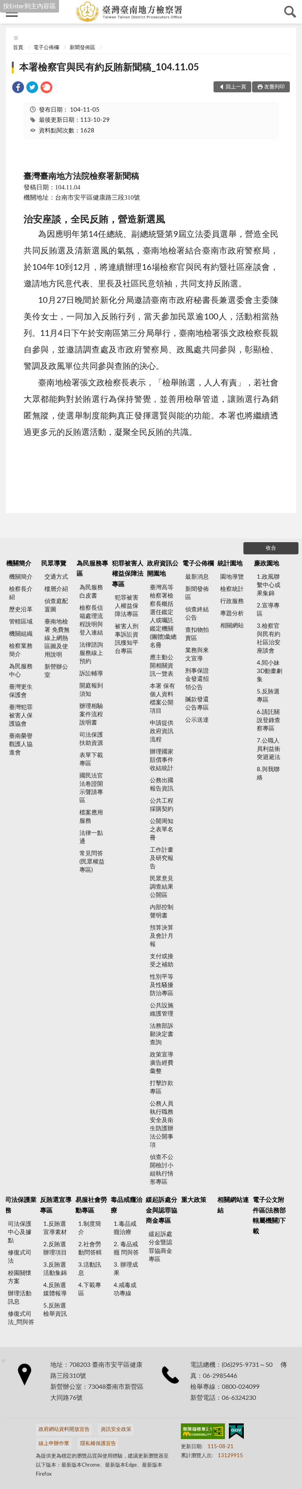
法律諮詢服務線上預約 (91, 653)
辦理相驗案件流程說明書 (91, 714)
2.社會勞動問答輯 (90, 1248)
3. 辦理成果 (126, 1269)
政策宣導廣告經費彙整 (161, 1063)
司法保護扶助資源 (91, 739)
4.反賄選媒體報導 (55, 1289)
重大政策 (193, 1200)
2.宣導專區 (268, 610)
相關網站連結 (233, 1205)
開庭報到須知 (91, 690)
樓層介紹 (56, 589)
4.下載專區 (89, 1289)
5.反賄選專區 (268, 696)
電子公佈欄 (46, 47)
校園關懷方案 (19, 1277)
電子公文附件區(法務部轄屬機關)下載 (269, 1215)
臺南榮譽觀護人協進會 (21, 744)
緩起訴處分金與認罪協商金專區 (161, 1210)
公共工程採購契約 (161, 805)
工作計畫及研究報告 (161, 858)
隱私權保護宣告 (98, 1443)
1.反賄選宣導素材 (55, 1228)
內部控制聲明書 (161, 911)
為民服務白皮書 (91, 592)
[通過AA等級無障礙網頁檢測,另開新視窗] (203, 1432)
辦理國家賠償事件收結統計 (161, 760)
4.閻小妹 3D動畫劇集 (269, 671)
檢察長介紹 (21, 593)
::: (16, 37)
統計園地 (230, 563)
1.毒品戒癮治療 (125, 1228)
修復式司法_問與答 (21, 1318)
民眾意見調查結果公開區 (161, 887)
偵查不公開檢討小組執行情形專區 (161, 1169)
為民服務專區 (92, 568)
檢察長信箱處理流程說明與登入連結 (91, 620)
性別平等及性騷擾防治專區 (161, 985)
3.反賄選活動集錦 (55, 1269)
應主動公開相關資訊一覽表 (161, 666)
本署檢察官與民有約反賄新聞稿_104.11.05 (109, 67)
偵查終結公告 (197, 614)
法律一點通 (91, 837)
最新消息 (197, 577)
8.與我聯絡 (268, 774)
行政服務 (232, 601)
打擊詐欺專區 (161, 1087)
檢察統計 (232, 589)
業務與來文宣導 (197, 654)
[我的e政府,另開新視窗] (236, 1432)
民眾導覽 (53, 563)
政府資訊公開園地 (163, 568)
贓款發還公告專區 (197, 704)
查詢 (290, 12)
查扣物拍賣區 (197, 634)
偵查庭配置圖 (56, 605)
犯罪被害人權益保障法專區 (128, 573)
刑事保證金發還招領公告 (197, 679)
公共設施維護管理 (161, 1010)
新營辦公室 (56, 671)
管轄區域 (21, 622)
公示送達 (197, 720)
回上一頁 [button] (236, 87)
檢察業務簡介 (21, 650)
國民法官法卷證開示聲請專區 (91, 788)
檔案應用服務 (91, 817)
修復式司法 (19, 1257)
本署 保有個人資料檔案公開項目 (162, 698)
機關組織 (21, 634)
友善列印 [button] (274, 87)
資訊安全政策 (116, 1429)
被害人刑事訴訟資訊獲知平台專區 (126, 638)
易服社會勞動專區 (91, 1205)
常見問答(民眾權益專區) (92, 862)
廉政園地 (266, 563)
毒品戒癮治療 (126, 1205)
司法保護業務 (21, 1205)
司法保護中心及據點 (19, 1232)
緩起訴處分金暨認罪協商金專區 (160, 1246)
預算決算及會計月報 (161, 936)
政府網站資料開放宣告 (64, 1429)
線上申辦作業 (54, 1443)
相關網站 (232, 626)
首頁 (18, 47)
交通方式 (56, 577)
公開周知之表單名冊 (161, 829)
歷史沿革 (21, 609)
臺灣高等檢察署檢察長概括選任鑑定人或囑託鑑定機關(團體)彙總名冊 (163, 616)
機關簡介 (18, 563)
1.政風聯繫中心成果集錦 (268, 585)
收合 (271, 548)
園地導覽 (232, 577)
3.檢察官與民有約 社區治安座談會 (268, 638)
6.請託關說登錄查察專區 (268, 720)
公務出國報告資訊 (161, 785)
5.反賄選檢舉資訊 (55, 1310)
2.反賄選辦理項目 (55, 1248)
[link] (18, 88)
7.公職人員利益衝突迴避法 (268, 749)
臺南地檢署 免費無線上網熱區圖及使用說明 (57, 638)
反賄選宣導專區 (56, 1205)
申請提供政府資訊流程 (161, 731)
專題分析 (232, 613)
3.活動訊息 (89, 1269)
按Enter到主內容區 (29, 6)
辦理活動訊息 (19, 1298)
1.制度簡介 (89, 1228)
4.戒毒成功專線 (125, 1289)
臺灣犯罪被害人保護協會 (21, 715)
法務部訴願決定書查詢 (161, 1034)
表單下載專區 (91, 759)
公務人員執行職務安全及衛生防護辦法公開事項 (161, 1124)
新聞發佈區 (82, 47)
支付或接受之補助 (161, 961)
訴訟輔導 (91, 674)
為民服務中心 (21, 671)
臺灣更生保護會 (21, 691)
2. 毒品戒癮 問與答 (126, 1248)
